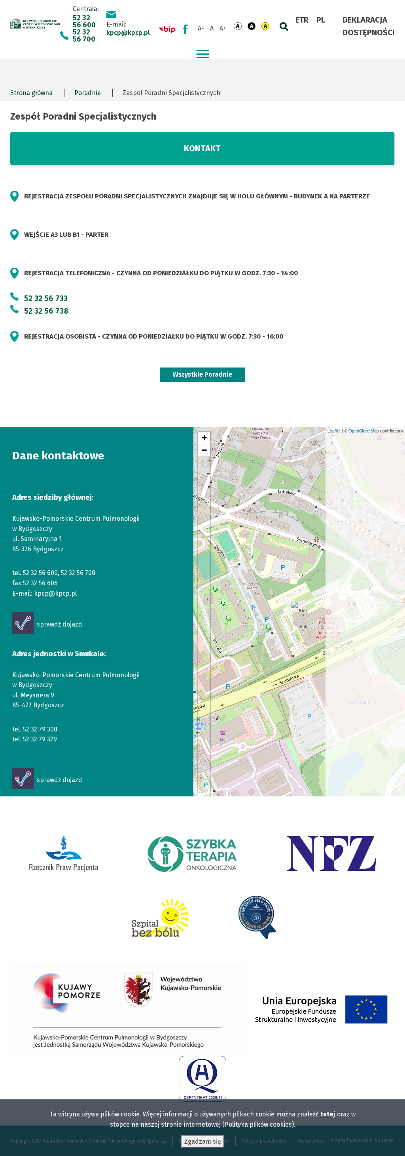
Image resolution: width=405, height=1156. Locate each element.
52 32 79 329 (40, 739)
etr (301, 20)
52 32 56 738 (46, 311)
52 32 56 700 (84, 36)
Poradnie (87, 93)
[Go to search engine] (282, 24)
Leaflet (334, 430)
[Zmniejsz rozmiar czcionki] (201, 28)
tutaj (327, 1114)
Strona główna (31, 93)
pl (320, 20)
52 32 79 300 (40, 729)
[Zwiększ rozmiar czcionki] (223, 28)
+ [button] (204, 438)
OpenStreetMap (363, 430)
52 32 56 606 (40, 583)
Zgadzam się (202, 1141)
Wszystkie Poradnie (202, 374)
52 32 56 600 (84, 21)
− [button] (204, 450)
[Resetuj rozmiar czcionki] (212, 28)
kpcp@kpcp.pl (128, 33)
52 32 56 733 (46, 298)
